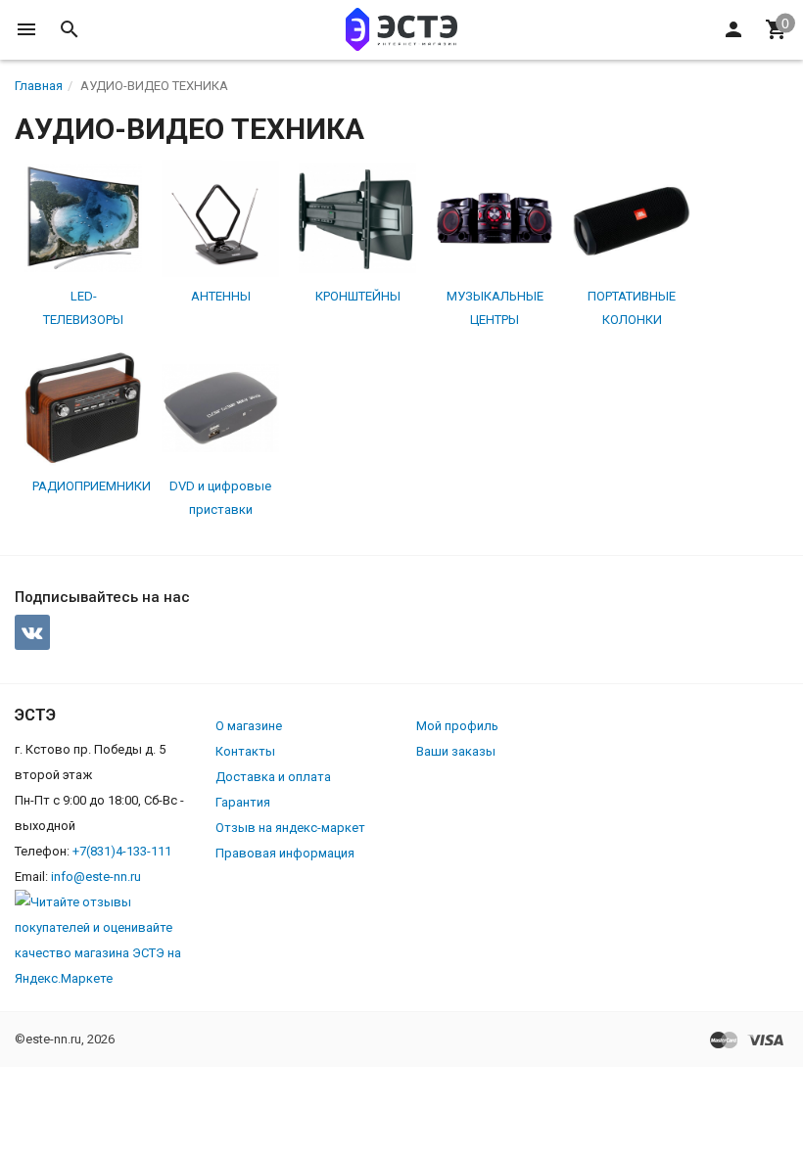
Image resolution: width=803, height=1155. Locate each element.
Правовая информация (284, 853)
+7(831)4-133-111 (121, 851)
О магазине (248, 725)
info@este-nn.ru (96, 876)
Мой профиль (457, 725)
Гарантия (242, 802)
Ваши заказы (456, 751)
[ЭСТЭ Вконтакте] (32, 632)
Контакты (245, 751)
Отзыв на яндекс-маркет (290, 827)
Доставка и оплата (273, 776)
